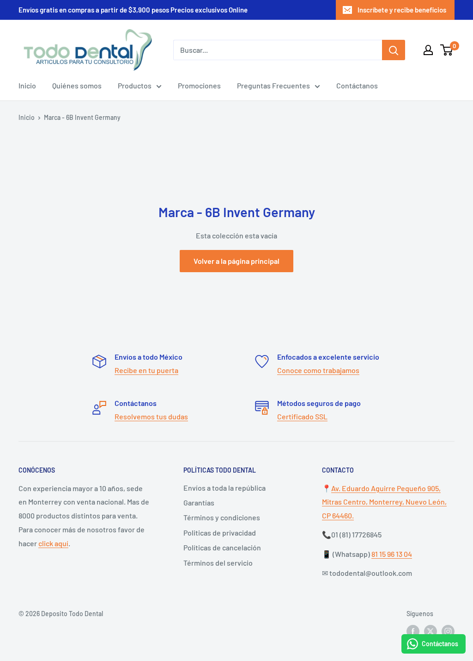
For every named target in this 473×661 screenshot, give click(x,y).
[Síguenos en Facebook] (412, 631)
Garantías (198, 502)
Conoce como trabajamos (318, 370)
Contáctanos (357, 85)
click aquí (53, 543)
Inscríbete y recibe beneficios (402, 10)
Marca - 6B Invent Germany (82, 117)
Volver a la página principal (236, 260)
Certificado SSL (302, 416)
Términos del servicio (218, 562)
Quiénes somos (77, 85)
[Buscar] (393, 50)
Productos (135, 85)
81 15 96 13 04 (391, 553)
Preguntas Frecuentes (273, 85)
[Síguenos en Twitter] (430, 631)
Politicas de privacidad (219, 532)
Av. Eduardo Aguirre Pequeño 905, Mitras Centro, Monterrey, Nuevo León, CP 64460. (384, 502)
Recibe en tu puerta (146, 370)
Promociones (199, 85)
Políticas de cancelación (222, 547)
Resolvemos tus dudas (151, 416)
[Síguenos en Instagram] (448, 631)
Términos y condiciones (221, 517)
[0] (447, 50)
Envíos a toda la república (224, 487)
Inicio (27, 85)
